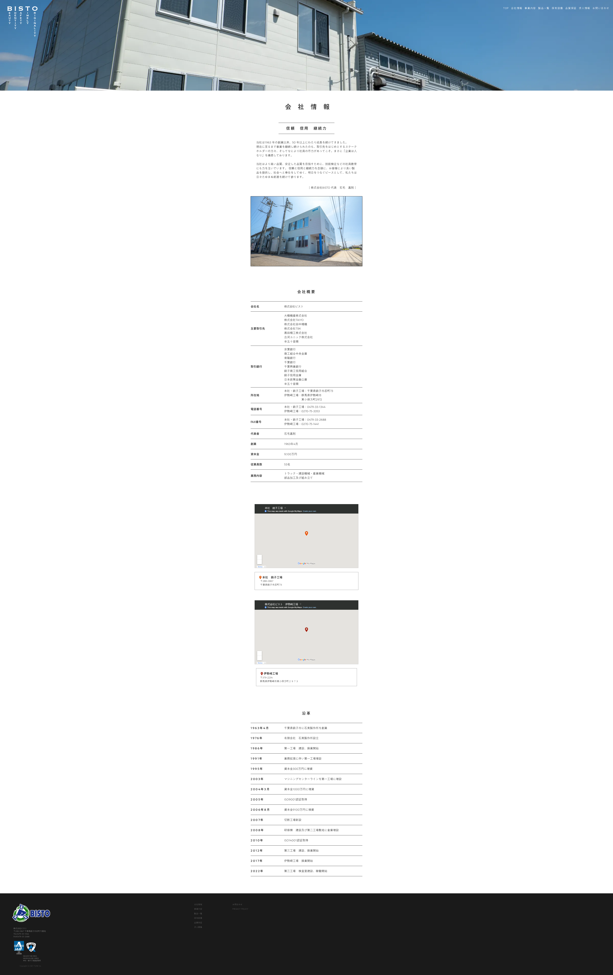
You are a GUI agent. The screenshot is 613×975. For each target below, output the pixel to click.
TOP (506, 8)
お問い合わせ (600, 8)
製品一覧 (543, 8)
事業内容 (530, 8)
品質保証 (570, 8)
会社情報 (516, 8)
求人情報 (584, 8)
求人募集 (198, 927)
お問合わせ (237, 904)
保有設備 (557, 8)
